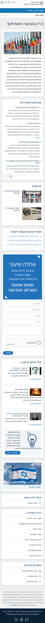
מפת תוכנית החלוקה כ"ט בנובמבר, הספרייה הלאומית (20, 244)
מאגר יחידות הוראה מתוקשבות (30, 524)
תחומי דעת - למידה (36, 10)
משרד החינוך (35, 2)
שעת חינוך (39, 15)
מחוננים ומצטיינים (34, 550)
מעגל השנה (37, 529)
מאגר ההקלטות (35, 534)
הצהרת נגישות (12, 614)
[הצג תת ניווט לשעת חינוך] (3, 15)
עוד (9, 176)
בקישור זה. (13, 605)
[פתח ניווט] (2, 3)
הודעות (10, 611)
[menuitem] (22, 503)
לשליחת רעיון (12, 452)
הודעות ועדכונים (35, 556)
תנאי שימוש (23, 614)
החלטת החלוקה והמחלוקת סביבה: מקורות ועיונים (21, 240)
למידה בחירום (35, 487)
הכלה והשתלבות (35, 545)
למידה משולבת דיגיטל (33, 540)
